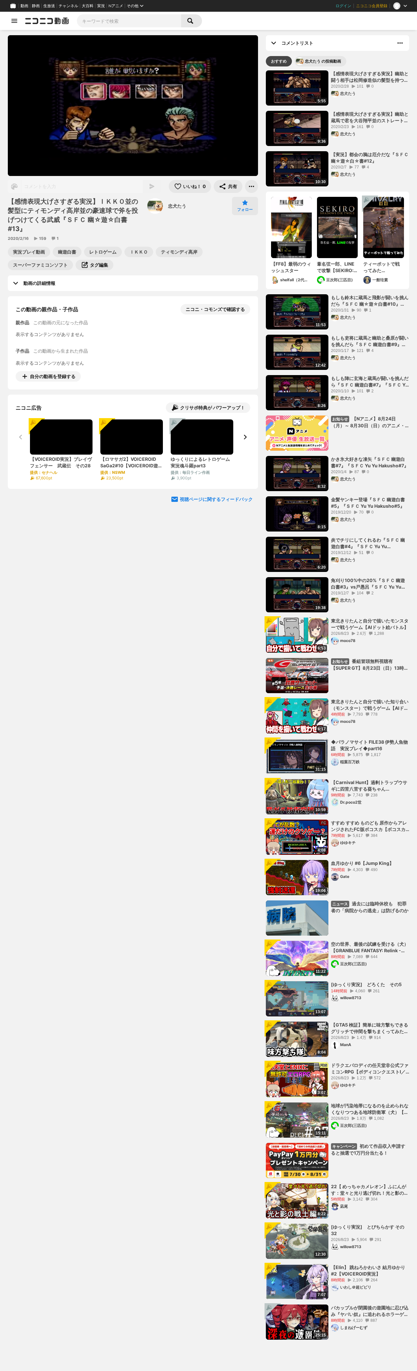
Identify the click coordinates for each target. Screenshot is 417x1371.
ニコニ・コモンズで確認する (215, 309)
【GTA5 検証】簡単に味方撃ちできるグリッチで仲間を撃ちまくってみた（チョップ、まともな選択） (369, 1028)
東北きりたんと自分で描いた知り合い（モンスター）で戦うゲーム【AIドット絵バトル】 (370, 705)
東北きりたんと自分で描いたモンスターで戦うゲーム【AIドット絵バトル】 (370, 624)
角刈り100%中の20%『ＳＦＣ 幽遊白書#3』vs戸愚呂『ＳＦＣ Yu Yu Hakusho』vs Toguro (368, 583)
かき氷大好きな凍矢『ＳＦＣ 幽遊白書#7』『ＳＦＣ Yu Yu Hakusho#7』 (370, 462)
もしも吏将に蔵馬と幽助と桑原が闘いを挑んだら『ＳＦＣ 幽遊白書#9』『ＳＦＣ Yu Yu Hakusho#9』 (370, 341)
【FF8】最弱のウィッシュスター (291, 267)
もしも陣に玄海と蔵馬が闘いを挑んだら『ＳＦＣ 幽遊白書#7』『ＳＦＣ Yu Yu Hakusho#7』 (370, 381)
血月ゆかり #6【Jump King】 (362, 863)
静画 (36, 6)
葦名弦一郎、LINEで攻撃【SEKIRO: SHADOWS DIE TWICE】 (335, 267)
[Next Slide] (245, 437)
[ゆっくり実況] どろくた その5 (366, 984)
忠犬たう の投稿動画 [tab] (323, 61)
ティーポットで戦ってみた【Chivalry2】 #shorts (381, 267)
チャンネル (68, 6)
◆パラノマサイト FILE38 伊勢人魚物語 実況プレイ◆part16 (369, 745)
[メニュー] (251, 186)
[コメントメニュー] (400, 43)
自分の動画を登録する (53, 376)
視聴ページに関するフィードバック (216, 499)
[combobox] (129, 20)
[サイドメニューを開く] (14, 20)
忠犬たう (177, 206)
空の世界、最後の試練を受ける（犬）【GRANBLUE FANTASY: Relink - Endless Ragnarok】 (370, 947)
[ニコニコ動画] (47, 21)
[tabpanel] (337, 705)
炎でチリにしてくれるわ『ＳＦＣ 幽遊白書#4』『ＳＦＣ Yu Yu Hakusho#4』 (368, 543)
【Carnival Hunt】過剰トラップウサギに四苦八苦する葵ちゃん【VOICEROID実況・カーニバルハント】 (369, 786)
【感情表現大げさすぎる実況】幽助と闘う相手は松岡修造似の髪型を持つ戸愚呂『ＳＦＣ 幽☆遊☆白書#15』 (370, 77)
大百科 (87, 6)
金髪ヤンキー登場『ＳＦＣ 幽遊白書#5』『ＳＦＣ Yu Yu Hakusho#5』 (368, 503)
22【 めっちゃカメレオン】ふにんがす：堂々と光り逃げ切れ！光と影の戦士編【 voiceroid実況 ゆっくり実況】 (370, 1190)
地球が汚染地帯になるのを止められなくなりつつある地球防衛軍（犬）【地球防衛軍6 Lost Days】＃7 (370, 1109)
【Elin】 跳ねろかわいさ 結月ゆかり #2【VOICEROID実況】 (368, 1270)
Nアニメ (115, 6)
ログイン (343, 6)
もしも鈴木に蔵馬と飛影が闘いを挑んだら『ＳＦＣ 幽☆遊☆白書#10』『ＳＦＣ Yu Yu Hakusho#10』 (370, 301)
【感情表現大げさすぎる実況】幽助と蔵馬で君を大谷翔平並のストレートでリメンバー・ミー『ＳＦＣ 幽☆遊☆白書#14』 (370, 117)
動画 (24, 6)
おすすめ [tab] (279, 61)
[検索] (191, 20)
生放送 (49, 6)
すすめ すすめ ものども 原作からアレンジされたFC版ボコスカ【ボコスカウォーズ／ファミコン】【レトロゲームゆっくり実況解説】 (370, 826)
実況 (101, 6)
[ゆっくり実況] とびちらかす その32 (367, 1230)
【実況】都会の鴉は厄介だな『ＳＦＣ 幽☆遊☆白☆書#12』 (370, 158)
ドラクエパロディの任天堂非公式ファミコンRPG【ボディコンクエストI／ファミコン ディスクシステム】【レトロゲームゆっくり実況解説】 (370, 1068)
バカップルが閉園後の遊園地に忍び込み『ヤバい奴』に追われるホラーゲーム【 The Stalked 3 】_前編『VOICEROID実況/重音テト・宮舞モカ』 (370, 1311)
